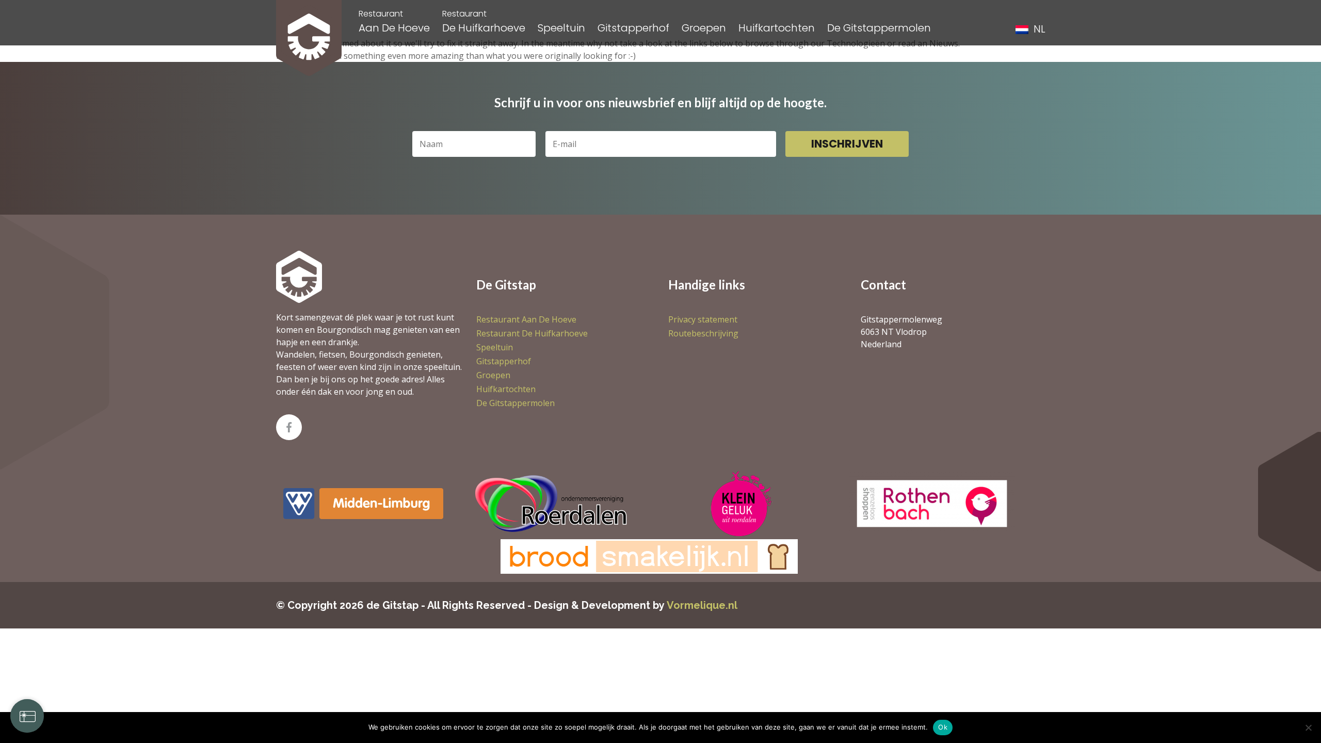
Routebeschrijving (703, 333)
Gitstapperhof (633, 28)
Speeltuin (561, 28)
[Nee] (1308, 727)
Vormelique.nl (702, 605)
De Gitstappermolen (879, 28)
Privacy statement (702, 319)
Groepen (704, 28)
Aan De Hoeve (394, 21)
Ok (942, 727)
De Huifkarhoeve (483, 21)
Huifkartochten (776, 28)
